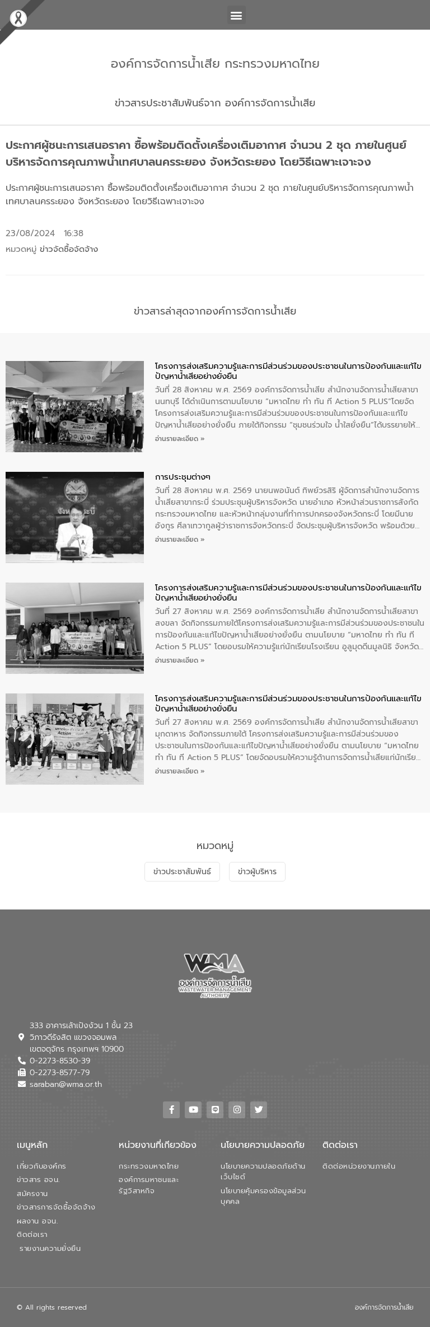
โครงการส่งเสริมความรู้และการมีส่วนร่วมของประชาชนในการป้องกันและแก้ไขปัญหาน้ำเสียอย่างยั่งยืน (288, 371)
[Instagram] (236, 1109)
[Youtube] (193, 1109)
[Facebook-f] (171, 1109)
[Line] (215, 1109)
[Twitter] (258, 1109)
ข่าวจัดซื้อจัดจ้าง (69, 249)
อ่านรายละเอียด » (180, 439)
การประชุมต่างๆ (183, 477)
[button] (236, 15)
